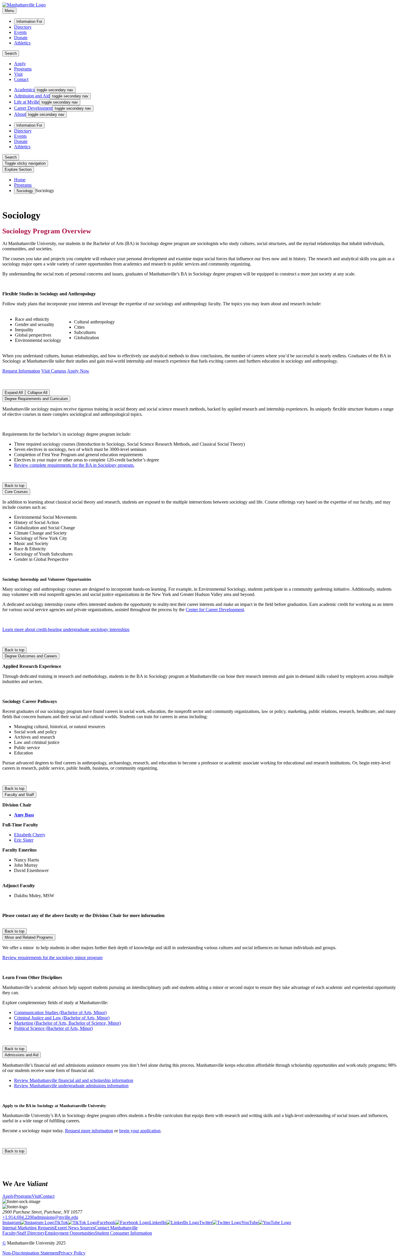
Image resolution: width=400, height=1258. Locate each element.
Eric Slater (23, 839)
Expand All (14, 392)
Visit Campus (53, 370)
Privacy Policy (72, 1252)
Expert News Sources (74, 1227)
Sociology (24, 191)
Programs (23, 68)
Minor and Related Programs (29, 937)
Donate (21, 37)
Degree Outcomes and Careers (31, 656)
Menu (9, 10)
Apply (20, 63)
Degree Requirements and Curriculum (36, 399)
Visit (18, 74)
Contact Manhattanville (116, 1227)
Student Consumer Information (123, 1233)
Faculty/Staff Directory (23, 1233)
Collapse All (37, 392)
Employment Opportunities (70, 1233)
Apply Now (78, 370)
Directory (23, 27)
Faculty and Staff (19, 794)
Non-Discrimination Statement (30, 1252)
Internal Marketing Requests (28, 1227)
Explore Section (18, 169)
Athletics (22, 42)
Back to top (14, 485)
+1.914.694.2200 (18, 1217)
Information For (29, 21)
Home (19, 179)
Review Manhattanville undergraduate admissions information (71, 1085)
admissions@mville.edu (56, 1217)
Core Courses (16, 492)
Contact (21, 79)
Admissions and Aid (21, 1055)
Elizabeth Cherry (29, 834)
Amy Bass (24, 814)
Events (20, 32)
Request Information (21, 370)
